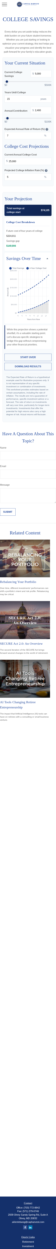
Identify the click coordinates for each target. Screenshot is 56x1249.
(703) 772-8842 (32, 1207)
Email (3, 466)
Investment (28, 1246)
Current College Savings (19, 74)
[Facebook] (25, 1227)
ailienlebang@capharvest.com (28, 1222)
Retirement (28, 1242)
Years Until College (15, 92)
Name (3, 447)
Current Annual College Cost (20, 154)
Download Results (28, 366)
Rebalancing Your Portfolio (18, 582)
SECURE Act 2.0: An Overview (21, 643)
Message (5, 485)
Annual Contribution (19, 110)
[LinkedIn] (30, 1227)
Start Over (28, 357)
